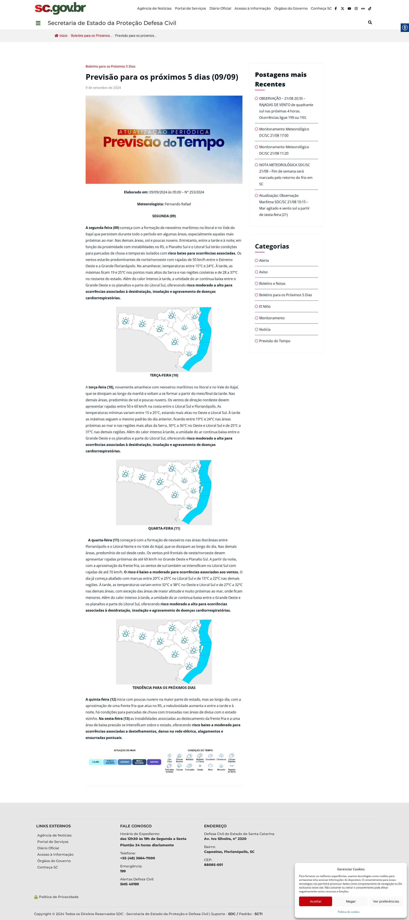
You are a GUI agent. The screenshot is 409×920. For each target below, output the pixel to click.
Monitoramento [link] (272, 318)
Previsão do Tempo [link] (274, 341)
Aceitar (315, 901)
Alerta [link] (264, 260)
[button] (41, 23)
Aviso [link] (263, 272)
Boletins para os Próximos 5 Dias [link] (110, 66)
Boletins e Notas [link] (272, 283)
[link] (60, 8)
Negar (351, 901)
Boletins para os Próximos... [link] (91, 36)
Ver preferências (386, 901)
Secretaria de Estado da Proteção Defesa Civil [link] (112, 23)
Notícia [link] (265, 329)
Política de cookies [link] (349, 912)
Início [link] (63, 36)
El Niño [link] (265, 306)
